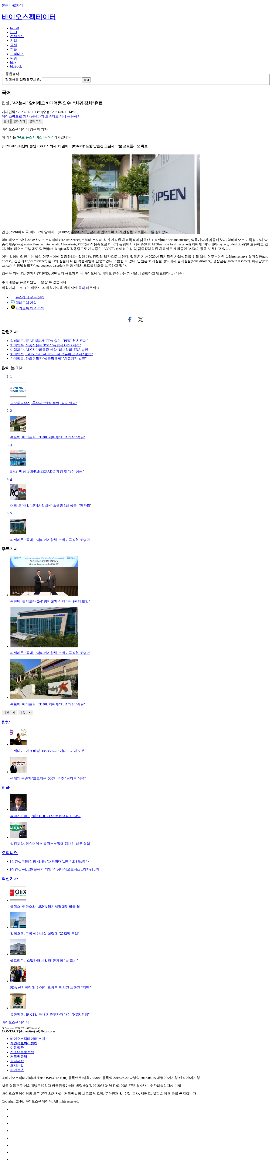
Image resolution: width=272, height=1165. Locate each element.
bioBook (16, 66)
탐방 (13, 58)
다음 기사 (25, 712)
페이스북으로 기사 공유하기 (130, 319)
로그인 (25, 288)
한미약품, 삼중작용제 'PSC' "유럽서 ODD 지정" (45, 345)
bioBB (14, 28)
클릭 (81, 288)
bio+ (13, 62)
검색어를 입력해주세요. (23, 79)
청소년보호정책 (22, 1052)
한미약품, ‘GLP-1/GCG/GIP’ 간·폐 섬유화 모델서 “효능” (51, 354)
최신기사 (10, 878)
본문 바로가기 (12, 5)
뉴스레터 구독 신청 (30, 297)
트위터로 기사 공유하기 (140, 319)
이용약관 (17, 1047)
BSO (13, 32)
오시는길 (17, 1065)
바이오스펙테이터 (29, 17)
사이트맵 (17, 1070)
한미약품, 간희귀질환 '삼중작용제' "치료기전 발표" (48, 358)
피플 (13, 49)
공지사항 (17, 1061)
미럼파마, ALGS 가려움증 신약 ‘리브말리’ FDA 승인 (49, 349)
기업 (13, 40)
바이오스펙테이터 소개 (27, 1038)
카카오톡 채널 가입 (30, 308)
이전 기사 (9, 712)
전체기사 (17, 36)
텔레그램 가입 (26, 302)
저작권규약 (18, 1056)
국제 (13, 45)
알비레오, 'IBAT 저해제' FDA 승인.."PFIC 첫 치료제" (49, 341)
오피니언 (17, 54)
